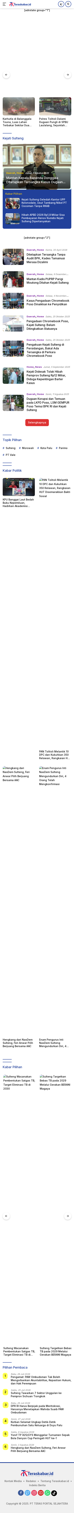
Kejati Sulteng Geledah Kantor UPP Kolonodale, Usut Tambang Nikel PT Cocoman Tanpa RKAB (44, 202)
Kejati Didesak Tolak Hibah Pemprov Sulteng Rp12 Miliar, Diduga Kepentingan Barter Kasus (46, 377)
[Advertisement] (37, 58)
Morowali (28, 448)
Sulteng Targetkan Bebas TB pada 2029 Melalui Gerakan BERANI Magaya (55, 1351)
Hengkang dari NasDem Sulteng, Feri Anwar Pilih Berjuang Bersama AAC (18, 1043)
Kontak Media (13, 1481)
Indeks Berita (37, 1485)
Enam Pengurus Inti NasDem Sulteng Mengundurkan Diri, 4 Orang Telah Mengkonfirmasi (52, 1043)
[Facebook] (21, 1493)
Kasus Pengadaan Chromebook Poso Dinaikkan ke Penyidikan (48, 302)
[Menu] (5, 4)
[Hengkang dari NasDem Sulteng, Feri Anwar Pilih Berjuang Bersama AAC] (19, 901)
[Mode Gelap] (61, 4)
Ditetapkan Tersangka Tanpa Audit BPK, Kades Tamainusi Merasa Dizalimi (46, 258)
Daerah (10, 172)
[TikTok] (54, 1493)
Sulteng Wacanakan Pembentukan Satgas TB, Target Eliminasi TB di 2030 (18, 1351)
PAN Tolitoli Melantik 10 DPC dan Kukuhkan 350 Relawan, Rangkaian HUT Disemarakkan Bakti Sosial (55, 755)
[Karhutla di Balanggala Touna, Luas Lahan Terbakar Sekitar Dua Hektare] (19, 106)
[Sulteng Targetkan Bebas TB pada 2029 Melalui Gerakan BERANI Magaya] (55, 1210)
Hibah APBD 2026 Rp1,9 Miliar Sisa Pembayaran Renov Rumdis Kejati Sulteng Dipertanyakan (43, 218)
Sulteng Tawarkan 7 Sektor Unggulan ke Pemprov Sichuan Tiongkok (36, 1394)
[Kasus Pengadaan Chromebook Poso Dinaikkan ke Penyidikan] (13, 301)
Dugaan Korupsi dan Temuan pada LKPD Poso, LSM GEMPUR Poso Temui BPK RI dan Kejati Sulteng (48, 404)
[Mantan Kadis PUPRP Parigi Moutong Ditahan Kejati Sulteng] (13, 279)
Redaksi (31, 1481)
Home (20, 172)
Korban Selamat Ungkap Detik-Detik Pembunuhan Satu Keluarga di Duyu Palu (36, 1423)
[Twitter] (27, 1493)
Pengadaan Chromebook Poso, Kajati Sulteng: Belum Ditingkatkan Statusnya (48, 324)
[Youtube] (41, 1493)
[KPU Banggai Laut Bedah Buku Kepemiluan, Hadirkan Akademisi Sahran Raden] (19, 487)
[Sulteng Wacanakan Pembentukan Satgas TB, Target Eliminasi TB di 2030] (19, 1210)
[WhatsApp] (47, 1493)
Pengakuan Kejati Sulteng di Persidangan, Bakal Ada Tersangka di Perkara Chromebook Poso (45, 350)
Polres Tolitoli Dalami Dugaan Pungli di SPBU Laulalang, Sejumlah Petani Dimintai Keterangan (53, 122)
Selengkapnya (37, 422)
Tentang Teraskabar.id (54, 1481)
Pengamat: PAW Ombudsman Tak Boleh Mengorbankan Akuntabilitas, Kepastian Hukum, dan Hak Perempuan (41, 1380)
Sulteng (10, 448)
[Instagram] (34, 1493)
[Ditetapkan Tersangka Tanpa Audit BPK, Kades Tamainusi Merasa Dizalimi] (13, 257)
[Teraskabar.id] (19, 4)
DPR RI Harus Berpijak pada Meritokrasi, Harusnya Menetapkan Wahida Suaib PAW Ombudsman (37, 1409)
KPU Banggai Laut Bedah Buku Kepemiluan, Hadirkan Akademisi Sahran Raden (18, 503)
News (38, 366)
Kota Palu (46, 448)
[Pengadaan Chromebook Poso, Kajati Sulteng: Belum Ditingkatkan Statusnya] (13, 323)
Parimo (63, 448)
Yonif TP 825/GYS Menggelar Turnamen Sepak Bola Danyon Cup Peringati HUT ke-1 (40, 1436)
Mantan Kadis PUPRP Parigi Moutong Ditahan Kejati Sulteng (48, 281)
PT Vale (10, 454)
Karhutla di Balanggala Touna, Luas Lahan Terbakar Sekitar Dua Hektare (17, 122)
